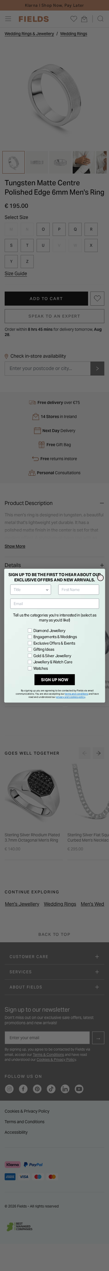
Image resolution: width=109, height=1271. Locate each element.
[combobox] (29, 589)
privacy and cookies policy (70, 697)
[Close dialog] (100, 578)
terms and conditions (76, 693)
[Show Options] (47, 589)
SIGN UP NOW (54, 679)
